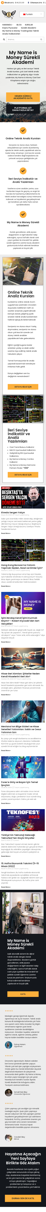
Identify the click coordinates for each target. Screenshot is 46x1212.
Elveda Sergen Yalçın (13, 512)
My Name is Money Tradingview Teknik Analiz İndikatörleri (20, 32)
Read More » (6, 533)
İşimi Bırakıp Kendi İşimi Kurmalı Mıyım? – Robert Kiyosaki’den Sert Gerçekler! (20, 620)
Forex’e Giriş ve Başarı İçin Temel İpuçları (19, 784)
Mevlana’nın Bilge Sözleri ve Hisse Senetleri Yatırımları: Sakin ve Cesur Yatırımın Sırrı (21, 729)
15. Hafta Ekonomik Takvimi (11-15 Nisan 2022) (20, 865)
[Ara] (4, 39)
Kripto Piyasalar (10, 28)
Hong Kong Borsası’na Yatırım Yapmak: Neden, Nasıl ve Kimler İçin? (22, 566)
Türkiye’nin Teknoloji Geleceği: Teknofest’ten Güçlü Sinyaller (18, 836)
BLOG (19, 24)
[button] (12, 24)
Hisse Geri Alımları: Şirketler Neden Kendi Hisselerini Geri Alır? (20, 675)
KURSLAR (29, 24)
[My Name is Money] (9, 14)
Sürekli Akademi (28, 28)
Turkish (29, 14)
